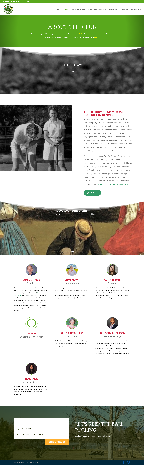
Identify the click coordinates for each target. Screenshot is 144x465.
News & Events (114, 9)
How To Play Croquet (78, 9)
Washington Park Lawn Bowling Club (112, 184)
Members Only (136, 9)
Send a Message (57, 442)
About (66, 9)
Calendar (125, 9)
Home (59, 9)
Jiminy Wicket (18, 303)
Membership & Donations (97, 9)
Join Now (92, 193)
